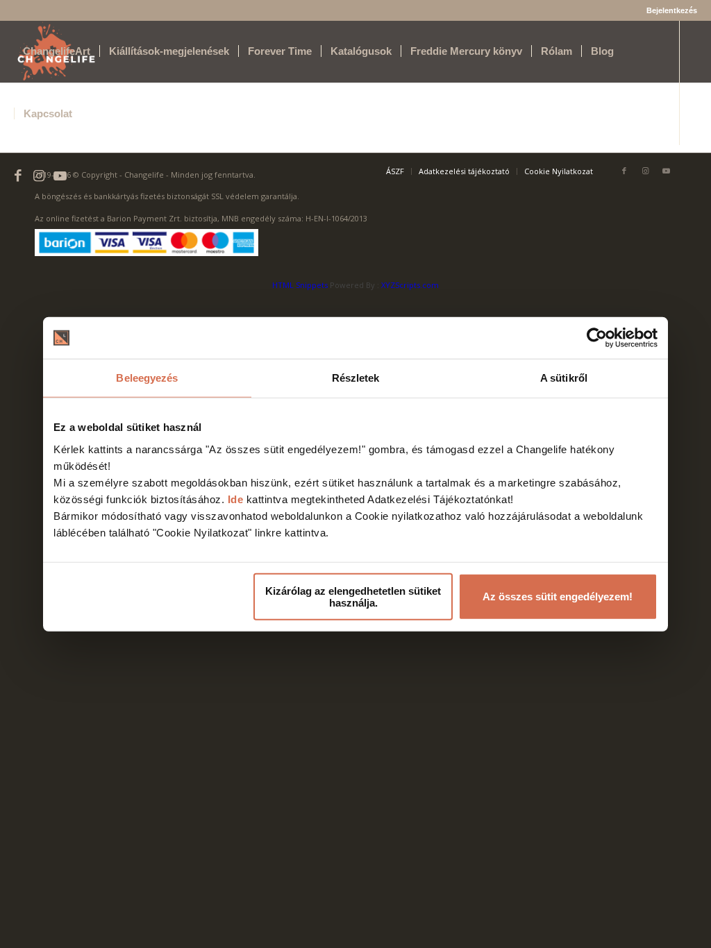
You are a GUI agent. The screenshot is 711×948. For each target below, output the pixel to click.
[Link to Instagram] (38, 175)
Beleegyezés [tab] (147, 378)
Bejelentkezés (671, 10)
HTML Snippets (300, 285)
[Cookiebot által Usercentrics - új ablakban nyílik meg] (597, 338)
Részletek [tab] (356, 378)
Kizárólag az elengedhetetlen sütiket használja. (353, 596)
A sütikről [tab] (563, 378)
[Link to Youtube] (59, 175)
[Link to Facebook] (18, 175)
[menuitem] (668, 10)
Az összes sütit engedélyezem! (558, 596)
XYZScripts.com (410, 285)
